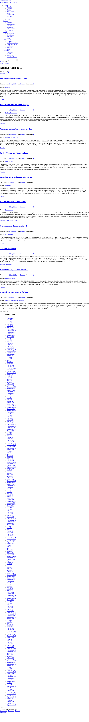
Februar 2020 (10, 440)
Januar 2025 (10, 348)
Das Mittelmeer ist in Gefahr (13, 201)
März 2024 (10, 363)
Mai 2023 (9, 379)
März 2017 (10, 495)
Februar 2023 (10, 384)
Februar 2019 (10, 459)
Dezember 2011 (11, 593)
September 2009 (11, 636)
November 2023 (11, 369)
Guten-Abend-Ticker (11, 220)
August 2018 (10, 468)
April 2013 (10, 568)
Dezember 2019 (11, 443)
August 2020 (10, 431)
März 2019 (10, 457)
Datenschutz (3, 711)
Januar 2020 (10, 442)
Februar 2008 (10, 658)
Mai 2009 (9, 640)
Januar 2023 (10, 385)
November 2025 (11, 332)
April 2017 (10, 493)
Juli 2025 (9, 338)
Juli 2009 (9, 639)
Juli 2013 (9, 564)
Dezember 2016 (11, 499)
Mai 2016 (9, 510)
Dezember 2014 (11, 537)
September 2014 (11, 542)
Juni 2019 (9, 452)
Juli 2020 (9, 432)
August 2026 (10, 318)
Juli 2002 (9, 700)
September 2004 (11, 681)
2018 (1, 61)
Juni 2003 (9, 689)
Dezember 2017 (11, 481)
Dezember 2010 (11, 612)
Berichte (2, 99)
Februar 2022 (10, 402)
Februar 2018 (10, 478)
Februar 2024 (10, 365)
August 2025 (10, 337)
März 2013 (10, 570)
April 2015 (10, 531)
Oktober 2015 (11, 521)
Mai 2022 (9, 398)
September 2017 (11, 485)
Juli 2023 (9, 376)
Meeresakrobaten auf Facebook (8, 2)
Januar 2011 (10, 611)
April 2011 (10, 606)
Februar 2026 (10, 327)
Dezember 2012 (11, 575)
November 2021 (11, 407)
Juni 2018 (9, 471)
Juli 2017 (9, 488)
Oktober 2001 (11, 703)
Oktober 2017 (11, 484)
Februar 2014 (10, 553)
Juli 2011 (9, 601)
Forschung (15, 137)
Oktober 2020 (11, 427)
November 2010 (11, 614)
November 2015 (11, 520)
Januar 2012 (10, 592)
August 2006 (10, 673)
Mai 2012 (9, 586)
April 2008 (10, 654)
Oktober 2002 (11, 695)
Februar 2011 (10, 609)
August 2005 (10, 678)
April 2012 (10, 587)
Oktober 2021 (11, 409)
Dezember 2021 (11, 405)
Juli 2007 (9, 667)
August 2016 (10, 506)
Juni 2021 (9, 415)
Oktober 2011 (11, 597)
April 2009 (10, 642)
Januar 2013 (10, 573)
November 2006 (11, 672)
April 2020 (10, 437)
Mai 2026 (9, 323)
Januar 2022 (10, 404)
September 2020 (11, 429)
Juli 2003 (9, 687)
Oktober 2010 (11, 615)
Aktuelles (2, 73)
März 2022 (10, 401)
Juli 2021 (9, 413)
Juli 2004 (9, 683)
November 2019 (11, 445)
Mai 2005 (9, 680)
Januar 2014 (10, 554)
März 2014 (10, 551)
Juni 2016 (9, 509)
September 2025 (11, 335)
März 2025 (10, 344)
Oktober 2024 (11, 352)
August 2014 (10, 543)
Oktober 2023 (11, 371)
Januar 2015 (10, 535)
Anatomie (8, 300)
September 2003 (11, 686)
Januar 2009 (10, 647)
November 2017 (11, 482)
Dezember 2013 (11, 556)
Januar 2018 (10, 479)
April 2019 (10, 456)
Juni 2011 (9, 603)
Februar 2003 (10, 690)
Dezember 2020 (11, 424)
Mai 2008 (9, 653)
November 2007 (11, 662)
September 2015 (11, 523)
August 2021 (10, 412)
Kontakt (17, 711)
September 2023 (11, 373)
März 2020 (10, 438)
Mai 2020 (9, 435)
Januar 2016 (10, 517)
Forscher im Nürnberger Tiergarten (16, 177)
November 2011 (11, 595)
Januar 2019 (10, 460)
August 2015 (10, 524)
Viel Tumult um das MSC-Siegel (14, 104)
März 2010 (10, 626)
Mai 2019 (9, 454)
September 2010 (11, 617)
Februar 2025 (10, 346)
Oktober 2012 (11, 578)
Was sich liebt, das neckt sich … (14, 270)
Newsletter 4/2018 (8, 248)
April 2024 (10, 362)
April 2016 (10, 512)
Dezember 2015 (11, 518)
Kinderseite (9, 264)
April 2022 (10, 399)
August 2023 (10, 374)
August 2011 (10, 600)
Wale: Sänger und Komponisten (14, 153)
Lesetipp (7, 87)
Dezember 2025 (11, 330)
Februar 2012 (10, 590)
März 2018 (10, 476)
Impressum (11, 711)
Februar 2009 (10, 645)
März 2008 (10, 656)
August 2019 (10, 449)
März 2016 (10, 514)
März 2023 (10, 382)
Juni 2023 (9, 377)
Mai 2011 (9, 604)
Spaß (13, 278)
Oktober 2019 (11, 446)
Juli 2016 (9, 507)
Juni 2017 (9, 490)
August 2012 (10, 581)
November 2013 (11, 557)
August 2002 (10, 698)
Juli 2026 (9, 319)
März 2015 (10, 532)
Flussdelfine (14, 300)
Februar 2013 (10, 571)
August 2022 (10, 393)
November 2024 (11, 351)
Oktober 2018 (11, 465)
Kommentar (13, 113)
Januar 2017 (10, 498)
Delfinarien (8, 137)
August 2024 (10, 355)
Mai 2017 (9, 492)
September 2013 (11, 561)
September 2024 (11, 354)
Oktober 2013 (11, 559)
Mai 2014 (9, 548)
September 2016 (11, 504)
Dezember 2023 (11, 368)
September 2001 (11, 705)
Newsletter (3, 243)
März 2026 (10, 326)
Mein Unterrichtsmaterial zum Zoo (16, 79)
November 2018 (11, 463)
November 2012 (11, 576)
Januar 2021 (10, 423)
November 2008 (11, 650)
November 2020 (11, 426)
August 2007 (10, 665)
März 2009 (10, 643)
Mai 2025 (9, 341)
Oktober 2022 (11, 390)
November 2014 (11, 539)
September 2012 (11, 579)
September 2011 (11, 598)
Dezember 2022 (11, 387)
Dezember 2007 (11, 661)
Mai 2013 (9, 567)
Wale (12, 161)
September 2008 (11, 651)
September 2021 (11, 410)
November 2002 (11, 694)
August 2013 (10, 562)
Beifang (7, 113)
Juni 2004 (9, 684)
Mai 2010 (9, 623)
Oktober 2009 (11, 634)
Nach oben (3, 712)
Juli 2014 (9, 545)
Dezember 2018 (11, 462)
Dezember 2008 (11, 648)
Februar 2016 (10, 515)
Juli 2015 (9, 526)
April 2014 (10, 550)
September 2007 (11, 664)
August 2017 (10, 487)
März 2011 (10, 607)
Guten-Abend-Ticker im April (13, 226)
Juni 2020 (9, 434)
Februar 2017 (10, 496)
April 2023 (10, 380)
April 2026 (10, 324)
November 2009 (11, 633)
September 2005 (11, 676)
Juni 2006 (9, 675)
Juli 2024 (9, 357)
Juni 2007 (9, 669)
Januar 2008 (10, 659)
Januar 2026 (10, 329)
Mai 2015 (9, 529)
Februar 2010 (10, 628)
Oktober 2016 (11, 503)
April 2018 (10, 474)
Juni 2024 (9, 359)
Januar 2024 (10, 366)
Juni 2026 (9, 321)
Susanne (22, 84)
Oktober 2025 (11, 333)
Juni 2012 (9, 584)
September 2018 (11, 467)
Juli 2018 (9, 470)
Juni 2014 (9, 546)
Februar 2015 (10, 534)
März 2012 (10, 589)
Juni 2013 (9, 565)
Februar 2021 (10, 421)
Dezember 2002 (11, 692)
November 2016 (11, 501)
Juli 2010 (9, 620)
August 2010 (10, 618)
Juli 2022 (9, 395)
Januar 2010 (10, 629)
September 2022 (11, 391)
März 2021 (10, 420)
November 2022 (11, 388)
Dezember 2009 (11, 631)
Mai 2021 (9, 416)
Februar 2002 (10, 701)
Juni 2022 (9, 396)
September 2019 (11, 448)
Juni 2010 (9, 622)
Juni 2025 (9, 340)
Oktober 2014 (11, 540)
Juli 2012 (9, 582)
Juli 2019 (9, 451)
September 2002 (11, 697)
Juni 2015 (9, 528)
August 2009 (10, 637)
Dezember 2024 (11, 349)
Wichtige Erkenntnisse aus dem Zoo (16, 129)
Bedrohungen (9, 210)
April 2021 (10, 418)
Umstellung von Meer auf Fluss (14, 292)
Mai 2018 (9, 473)
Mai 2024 (9, 360)
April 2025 (10, 343)
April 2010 (10, 625)
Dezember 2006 (11, 670)
